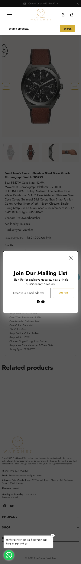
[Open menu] (9, 14)
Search (67, 28)
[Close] (71, 258)
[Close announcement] (78, 3)
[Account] (63, 14)
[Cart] (71, 14)
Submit (63, 292)
